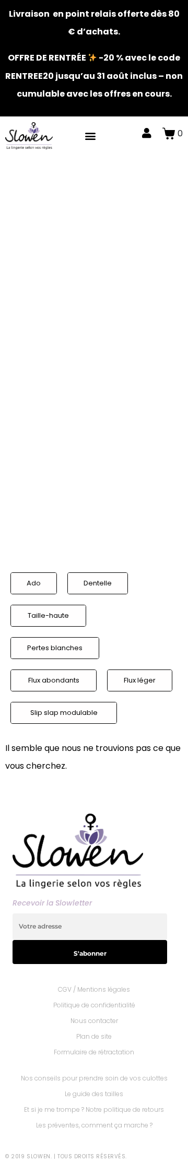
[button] (90, 135)
